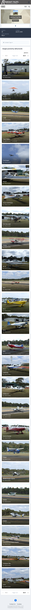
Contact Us (12, 604)
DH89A (5, 521)
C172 (4, 584)
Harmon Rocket (7, 436)
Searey (5, 245)
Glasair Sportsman (8, 202)
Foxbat (4, 457)
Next (24, 55)
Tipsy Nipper (6, 139)
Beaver (5, 181)
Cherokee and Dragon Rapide (11, 542)
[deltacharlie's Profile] (15, 25)
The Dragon (6, 160)
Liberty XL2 (6, 393)
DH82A (5, 499)
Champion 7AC (7, 563)
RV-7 (4, 287)
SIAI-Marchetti (7, 224)
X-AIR (4, 118)
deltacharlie (7, 77)
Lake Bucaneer (7, 415)
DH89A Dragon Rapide (9, 478)
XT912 (4, 96)
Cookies (19, 604)
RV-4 (4, 309)
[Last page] (28, 56)
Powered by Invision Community (15, 607)
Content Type (8, 42)
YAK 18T (5, 75)
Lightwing (5, 372)
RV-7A (4, 266)
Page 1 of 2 (15, 55)
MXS (4, 351)
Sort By (26, 52)
